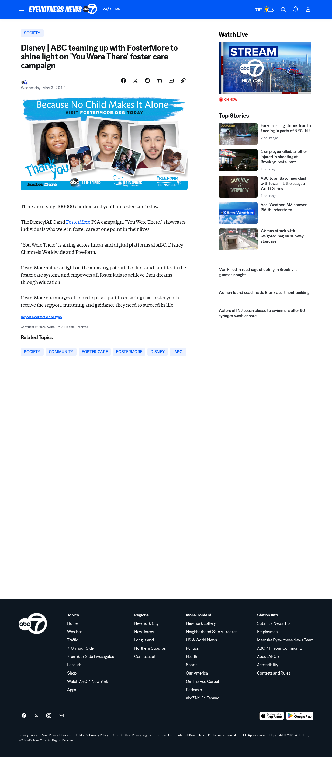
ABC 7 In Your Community (280, 648)
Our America (197, 673)
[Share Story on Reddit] (147, 80)
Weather (74, 632)
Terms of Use (164, 735)
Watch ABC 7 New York (87, 681)
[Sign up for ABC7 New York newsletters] (61, 716)
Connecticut (144, 657)
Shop (72, 673)
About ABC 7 (268, 657)
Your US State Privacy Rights (131, 735)
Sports (191, 665)
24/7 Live (111, 9)
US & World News (201, 640)
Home (72, 623)
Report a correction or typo (41, 316)
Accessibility (267, 665)
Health (191, 657)
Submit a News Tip (273, 623)
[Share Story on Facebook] (123, 80)
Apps (71, 690)
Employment (268, 632)
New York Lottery (201, 623)
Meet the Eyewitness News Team (285, 640)
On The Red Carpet (202, 681)
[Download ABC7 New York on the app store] (271, 716)
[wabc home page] (33, 623)
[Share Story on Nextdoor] (159, 80)
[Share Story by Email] (171, 80)
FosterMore (78, 221)
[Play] (265, 68)
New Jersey (144, 632)
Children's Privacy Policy (91, 735)
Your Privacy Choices (56, 735)
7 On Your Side (80, 648)
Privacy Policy (28, 735)
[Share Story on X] (135, 80)
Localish (74, 665)
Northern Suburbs (150, 648)
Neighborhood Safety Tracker (211, 632)
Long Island (144, 640)
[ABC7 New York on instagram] (49, 716)
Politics (192, 648)
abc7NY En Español (203, 698)
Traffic (72, 640)
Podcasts (194, 690)
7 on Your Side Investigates (90, 657)
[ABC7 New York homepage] (63, 9)
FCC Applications (253, 735)
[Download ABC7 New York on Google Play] (299, 716)
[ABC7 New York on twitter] (36, 716)
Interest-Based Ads (190, 735)
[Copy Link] (183, 80)
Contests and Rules (273, 673)
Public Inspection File (222, 735)
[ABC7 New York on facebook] (24, 716)
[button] (21, 9)
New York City (146, 623)
